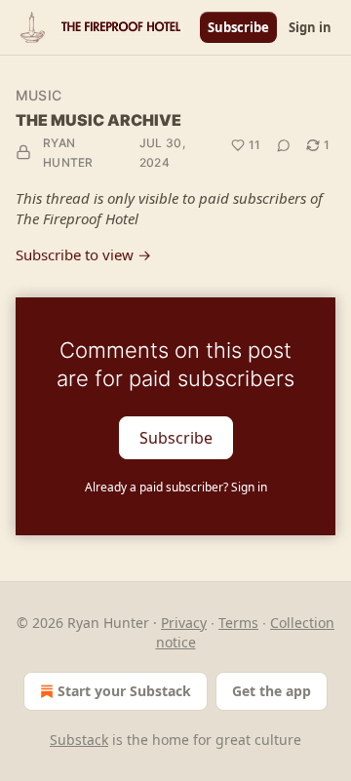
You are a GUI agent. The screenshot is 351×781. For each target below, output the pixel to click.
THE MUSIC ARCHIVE (98, 120)
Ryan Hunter (68, 153)
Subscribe (238, 27)
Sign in (310, 27)
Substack (79, 739)
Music (38, 95)
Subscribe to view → (83, 254)
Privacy (184, 622)
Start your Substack (124, 691)
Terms (238, 622)
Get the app (271, 691)
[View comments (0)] (283, 145)
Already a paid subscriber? (176, 487)
